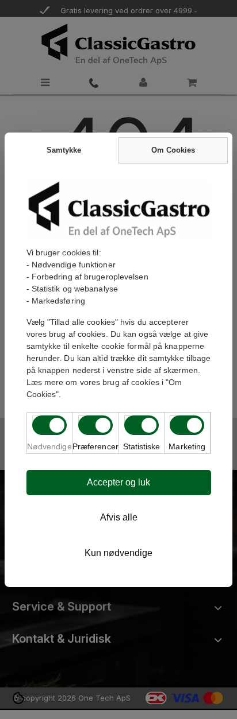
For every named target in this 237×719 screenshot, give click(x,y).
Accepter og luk (118, 482)
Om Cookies (173, 150)
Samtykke (64, 150)
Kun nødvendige (118, 553)
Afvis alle (118, 517)
